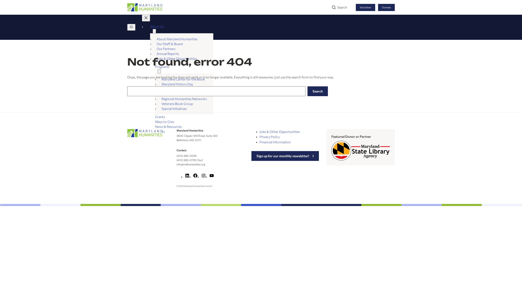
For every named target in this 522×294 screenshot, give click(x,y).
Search (342, 7)
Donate (386, 7)
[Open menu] (131, 27)
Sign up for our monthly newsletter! (283, 156)
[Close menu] (146, 18)
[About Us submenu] (154, 31)
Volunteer (365, 7)
